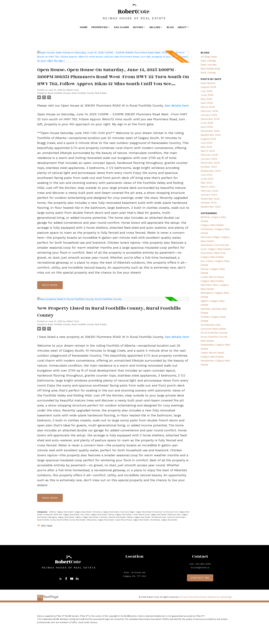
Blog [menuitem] (170, 27)
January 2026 (209, 114)
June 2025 (207, 122)
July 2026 (206, 91)
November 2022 (210, 198)
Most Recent (208, 83)
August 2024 (208, 138)
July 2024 (206, 142)
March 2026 (208, 106)
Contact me (200, 577)
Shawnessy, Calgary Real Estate (100, 520)
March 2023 (208, 186)
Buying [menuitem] (138, 27)
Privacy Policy (187, 597)
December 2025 (210, 118)
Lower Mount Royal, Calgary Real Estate (150, 515)
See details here (177, 105)
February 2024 (209, 154)
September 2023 (211, 170)
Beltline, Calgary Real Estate (61, 512)
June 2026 (207, 94)
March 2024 (208, 150)
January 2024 (209, 158)
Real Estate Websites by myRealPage (213, 597)
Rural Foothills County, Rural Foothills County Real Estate (77, 93)
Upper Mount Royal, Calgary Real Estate (133, 520)
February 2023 (209, 190)
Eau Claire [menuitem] (121, 27)
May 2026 (206, 99)
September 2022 (211, 206)
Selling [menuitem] (154, 27)
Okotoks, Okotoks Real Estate (113, 517)
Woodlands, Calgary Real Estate (164, 520)
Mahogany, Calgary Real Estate (61, 517)
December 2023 (210, 162)
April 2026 (207, 102)
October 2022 (209, 202)
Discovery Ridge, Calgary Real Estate (136, 512)
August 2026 (208, 87)
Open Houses (209, 64)
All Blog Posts (209, 56)
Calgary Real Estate (83, 512)
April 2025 (207, 126)
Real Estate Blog (210, 68)
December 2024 (210, 130)
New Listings (208, 60)
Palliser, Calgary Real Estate (139, 517)
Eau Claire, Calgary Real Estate (94, 515)
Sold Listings (208, 72)
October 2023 (209, 166)
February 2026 (209, 111)
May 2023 (206, 182)
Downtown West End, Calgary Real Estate (62, 515)
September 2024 (211, 134)
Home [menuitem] (83, 27)
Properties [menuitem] (99, 27)
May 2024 (206, 146)
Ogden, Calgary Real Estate (87, 517)
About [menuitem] (182, 27)
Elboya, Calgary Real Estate (120, 515)
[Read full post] (113, 58)
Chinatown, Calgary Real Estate (106, 512)
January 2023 (209, 194)
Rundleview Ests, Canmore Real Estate (169, 517)
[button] (60, 578)
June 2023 (207, 178)
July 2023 (206, 174)
